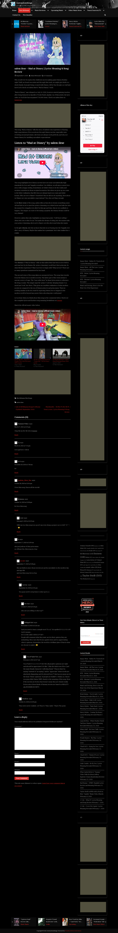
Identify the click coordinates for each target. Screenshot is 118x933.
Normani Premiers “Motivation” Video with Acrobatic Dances (99, 920)
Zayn (93, 579)
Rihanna (90, 570)
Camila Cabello (92, 548)
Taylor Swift (92, 575)
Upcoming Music (57, 10)
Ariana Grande (87, 546)
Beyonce (97, 545)
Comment (18, 726)
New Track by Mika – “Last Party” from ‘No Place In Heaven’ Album (76, 920)
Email (17, 762)
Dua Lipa (99, 550)
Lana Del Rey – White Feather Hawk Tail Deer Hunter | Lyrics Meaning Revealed (92, 723)
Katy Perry (90, 562)
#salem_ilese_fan (24, 480)
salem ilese (20, 402)
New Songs (28, 398)
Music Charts (25, 924)
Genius (59, 300)
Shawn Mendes (96, 572)
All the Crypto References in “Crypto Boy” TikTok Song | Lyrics (42, 361)
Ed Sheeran (86, 554)
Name (17, 753)
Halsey (88, 557)
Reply (16, 435)
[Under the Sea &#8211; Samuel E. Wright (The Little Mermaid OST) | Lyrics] (23, 354)
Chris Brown (84, 550)
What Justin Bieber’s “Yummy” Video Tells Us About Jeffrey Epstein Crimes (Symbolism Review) (92, 774)
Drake (92, 550)
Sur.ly (90, 609)
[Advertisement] (43, 116)
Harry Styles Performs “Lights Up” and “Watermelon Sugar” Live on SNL (76, 22)
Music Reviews (40, 10)
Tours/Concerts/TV (94, 10)
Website (17, 770)
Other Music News (75, 10)
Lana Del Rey (94, 565)
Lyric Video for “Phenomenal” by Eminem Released (100, 22)
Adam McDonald (36, 75)
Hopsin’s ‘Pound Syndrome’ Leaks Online (52, 920)
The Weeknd (85, 579)
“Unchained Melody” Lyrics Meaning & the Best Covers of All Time (52, 22)
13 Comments (48, 76)
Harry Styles (97, 557)
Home (14, 10)
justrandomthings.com (87, 605)
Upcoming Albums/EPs (73, 924)
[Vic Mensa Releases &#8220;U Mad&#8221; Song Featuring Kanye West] (61, 354)
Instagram (18, 100)
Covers (47, 26)
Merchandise (27, 15)
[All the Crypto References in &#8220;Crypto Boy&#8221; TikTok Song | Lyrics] (42, 354)
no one (22, 561)
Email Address (85, 636)
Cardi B (100, 548)
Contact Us (16, 15)
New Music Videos (100, 26)
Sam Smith (97, 570)
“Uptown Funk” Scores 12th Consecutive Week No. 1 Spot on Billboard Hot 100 (27, 920)
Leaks (48, 924)
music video (92, 567)
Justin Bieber (91, 560)
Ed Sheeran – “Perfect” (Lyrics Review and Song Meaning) (26, 22)
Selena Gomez (85, 572)
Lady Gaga (86, 565)
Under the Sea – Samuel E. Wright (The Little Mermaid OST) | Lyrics (23, 361)
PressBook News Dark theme (73, 931)
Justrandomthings (24, 3)
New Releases (24, 10)
